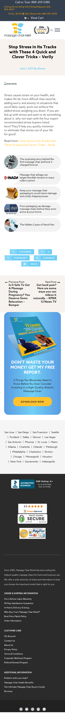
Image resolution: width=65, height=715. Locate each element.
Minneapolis (32, 456)
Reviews (8, 691)
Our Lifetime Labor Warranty (18, 599)
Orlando (37, 447)
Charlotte (24, 447)
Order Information (12, 621)
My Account (10, 636)
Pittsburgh (51, 447)
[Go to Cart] (27, 18)
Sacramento (31, 461)
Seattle (55, 432)
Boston (49, 452)
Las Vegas (50, 437)
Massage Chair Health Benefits (18, 682)
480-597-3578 (49, 13)
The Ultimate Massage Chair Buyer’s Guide (24, 687)
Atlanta (12, 447)
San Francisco (40, 432)
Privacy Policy (10, 649)
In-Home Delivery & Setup (16, 607)
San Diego (23, 432)
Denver (37, 437)
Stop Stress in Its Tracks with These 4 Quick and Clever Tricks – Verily (30, 143)
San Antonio (14, 442)
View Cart (37, 18)
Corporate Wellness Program (18, 658)
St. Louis (42, 442)
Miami (54, 442)
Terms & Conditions (13, 654)
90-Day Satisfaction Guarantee (18, 603)
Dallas (26, 437)
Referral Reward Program (16, 662)
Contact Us (9, 641)
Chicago (17, 456)
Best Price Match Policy (15, 616)
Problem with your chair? (16, 678)
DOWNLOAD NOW (32, 401)
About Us (8, 645)
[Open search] (51, 30)
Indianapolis (48, 461)
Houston (47, 456)
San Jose (9, 432)
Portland (14, 437)
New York (15, 461)
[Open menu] (57, 30)
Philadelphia (18, 452)
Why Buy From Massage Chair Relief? (22, 612)
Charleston (35, 452)
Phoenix (29, 442)
